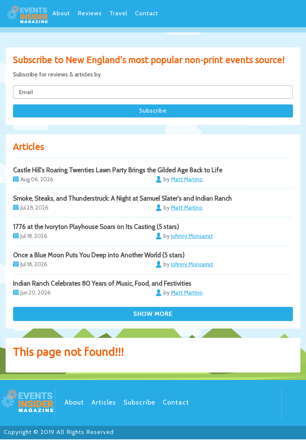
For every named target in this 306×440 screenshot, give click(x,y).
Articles (103, 402)
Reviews (90, 13)
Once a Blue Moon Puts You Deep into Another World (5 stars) (99, 255)
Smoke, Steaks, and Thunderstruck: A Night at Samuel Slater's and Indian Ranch (122, 198)
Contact (146, 13)
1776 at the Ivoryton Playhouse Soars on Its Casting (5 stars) (96, 226)
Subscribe (139, 402)
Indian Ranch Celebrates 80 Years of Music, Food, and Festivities (102, 283)
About (61, 13)
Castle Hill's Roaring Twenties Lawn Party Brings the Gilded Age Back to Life (117, 170)
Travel (118, 13)
